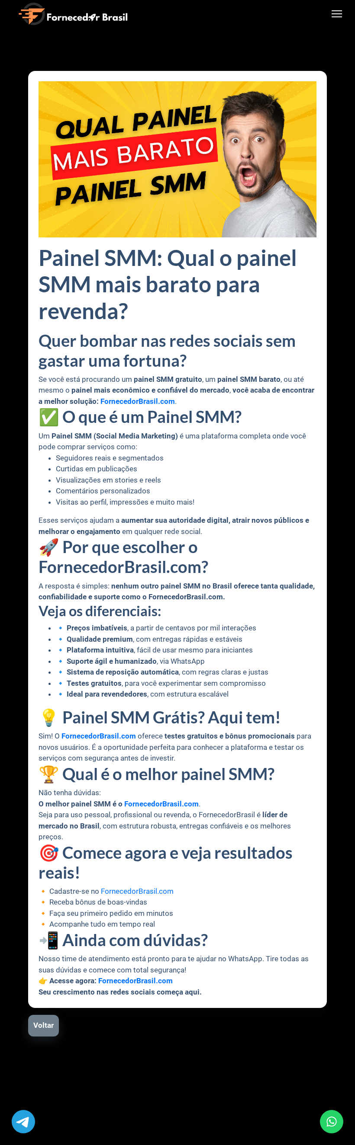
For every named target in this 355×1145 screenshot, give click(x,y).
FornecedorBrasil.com (137, 891)
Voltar (43, 1025)
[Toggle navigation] (337, 14)
